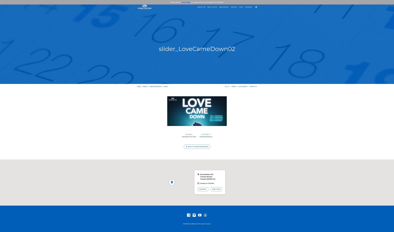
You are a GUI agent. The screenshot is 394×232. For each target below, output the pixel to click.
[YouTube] (199, 215)
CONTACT (248, 7)
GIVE (241, 7)
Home (139, 86)
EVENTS (234, 7)
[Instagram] (194, 215)
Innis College (185, 2)
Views (233, 86)
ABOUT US (201, 7)
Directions (216, 189)
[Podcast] (205, 215)
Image (166, 86)
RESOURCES (224, 7)
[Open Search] (256, 7)
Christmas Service (155, 86)
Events (145, 86)
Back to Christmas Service (198, 146)
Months (253, 86)
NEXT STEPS (212, 7)
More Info (202, 189)
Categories (242, 86)
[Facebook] (188, 215)
